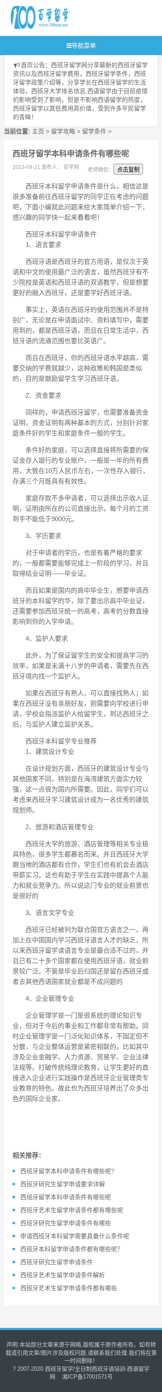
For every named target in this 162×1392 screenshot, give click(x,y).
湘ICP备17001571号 (87, 1376)
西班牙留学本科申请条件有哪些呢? (67, 1171)
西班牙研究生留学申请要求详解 (62, 1184)
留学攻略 (63, 131)
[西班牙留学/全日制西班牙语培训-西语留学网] (77, 18)
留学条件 (94, 131)
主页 (38, 131)
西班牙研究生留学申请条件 (56, 1262)
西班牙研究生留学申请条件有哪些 (65, 1223)
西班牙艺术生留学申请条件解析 (62, 1275)
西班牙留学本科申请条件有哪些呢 (65, 1197)
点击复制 (128, 169)
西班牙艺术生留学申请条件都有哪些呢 (71, 1210)
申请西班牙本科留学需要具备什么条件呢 (74, 1236)
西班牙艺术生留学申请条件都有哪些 (68, 1288)
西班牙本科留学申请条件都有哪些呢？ (71, 1249)
